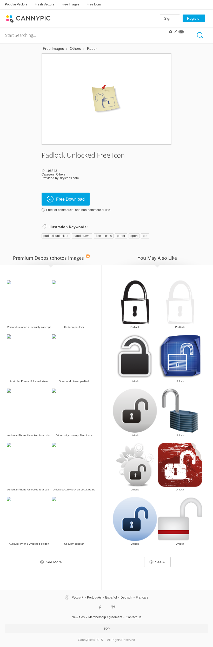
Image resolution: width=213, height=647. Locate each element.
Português (94, 597)
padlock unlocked (55, 236)
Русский (77, 597)
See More (54, 562)
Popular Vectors (16, 4)
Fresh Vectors (44, 4)
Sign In (170, 18)
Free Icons (94, 4)
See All (160, 562)
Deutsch (126, 597)
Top (107, 628)
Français (142, 597)
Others (60, 174)
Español (111, 597)
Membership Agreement (105, 617)
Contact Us (133, 617)
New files (78, 617)
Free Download (70, 199)
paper (121, 236)
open (134, 236)
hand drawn (82, 236)
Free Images (70, 4)
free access (104, 236)
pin (145, 236)
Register (194, 18)
